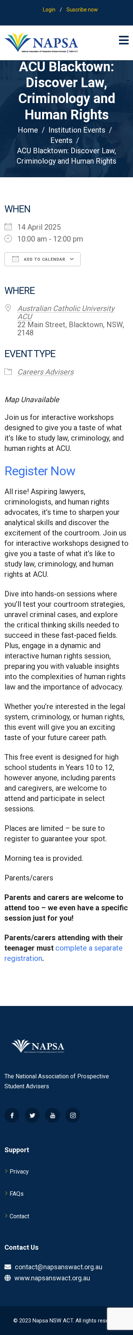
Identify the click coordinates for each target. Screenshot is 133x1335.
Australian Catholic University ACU (65, 312)
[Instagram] (72, 1115)
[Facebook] (11, 1115)
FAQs (17, 1193)
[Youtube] (52, 1115)
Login (49, 10)
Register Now (41, 470)
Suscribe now (82, 10)
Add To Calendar (44, 259)
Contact (19, 1216)
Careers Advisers (45, 371)
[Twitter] (32, 1115)
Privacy (19, 1171)
